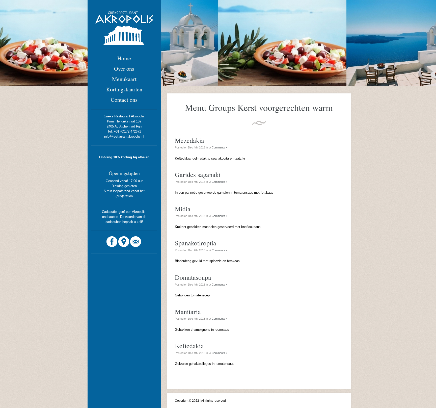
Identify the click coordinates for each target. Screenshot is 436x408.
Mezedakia (189, 140)
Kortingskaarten (124, 89)
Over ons (124, 68)
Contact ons (124, 99)
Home (124, 58)
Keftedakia (189, 345)
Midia (182, 209)
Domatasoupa (193, 277)
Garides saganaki (198, 174)
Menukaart (124, 79)
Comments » (219, 147)
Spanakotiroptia (195, 243)
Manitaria (188, 311)
